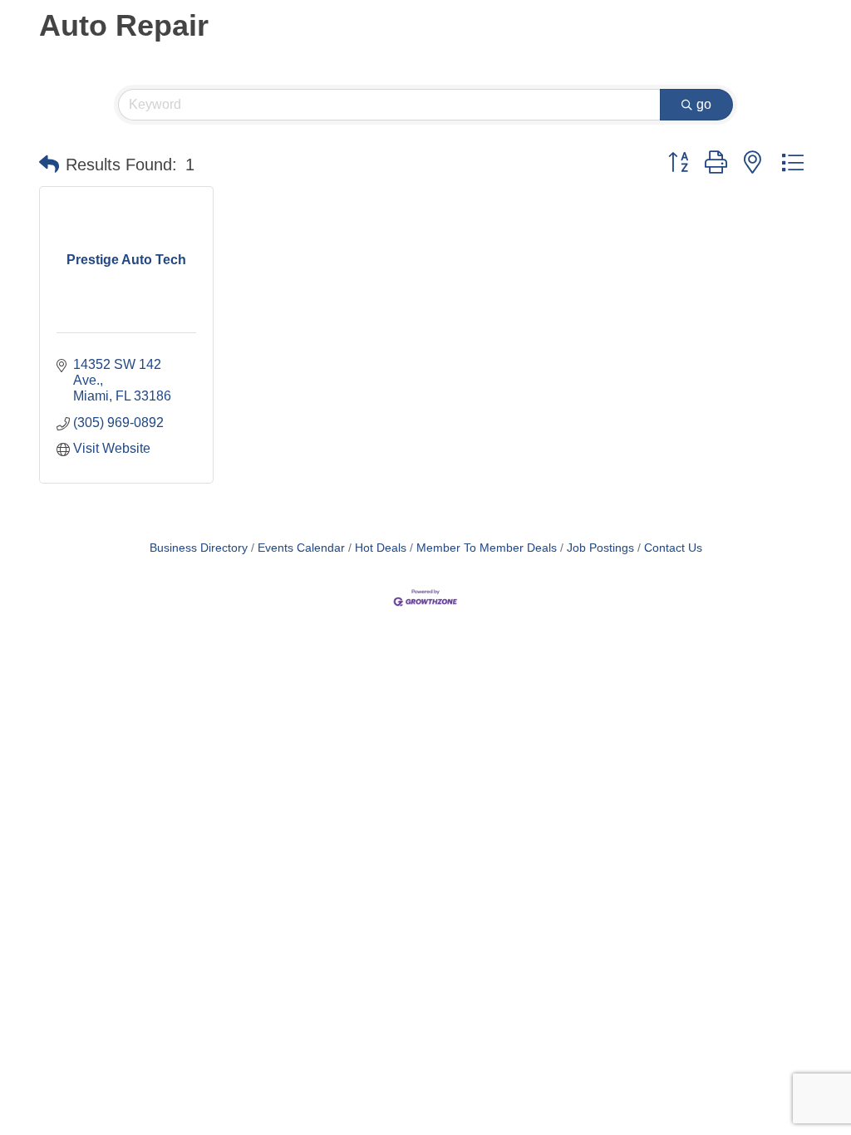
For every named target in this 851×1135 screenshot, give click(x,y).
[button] (49, 164)
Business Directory (199, 548)
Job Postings (600, 548)
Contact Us (673, 548)
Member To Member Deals (486, 548)
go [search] (703, 104)
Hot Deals (380, 548)
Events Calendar (301, 548)
